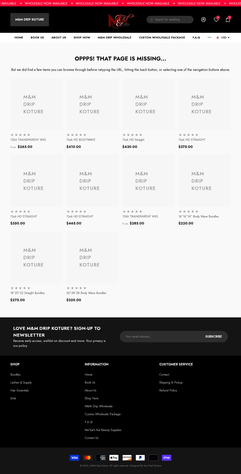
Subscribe (213, 336)
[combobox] (174, 19)
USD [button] (224, 37)
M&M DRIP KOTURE (29, 19)
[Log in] (203, 19)
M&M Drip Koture (99, 465)
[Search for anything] (170, 19)
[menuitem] (29, 19)
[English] (217, 37)
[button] (228, 19)
